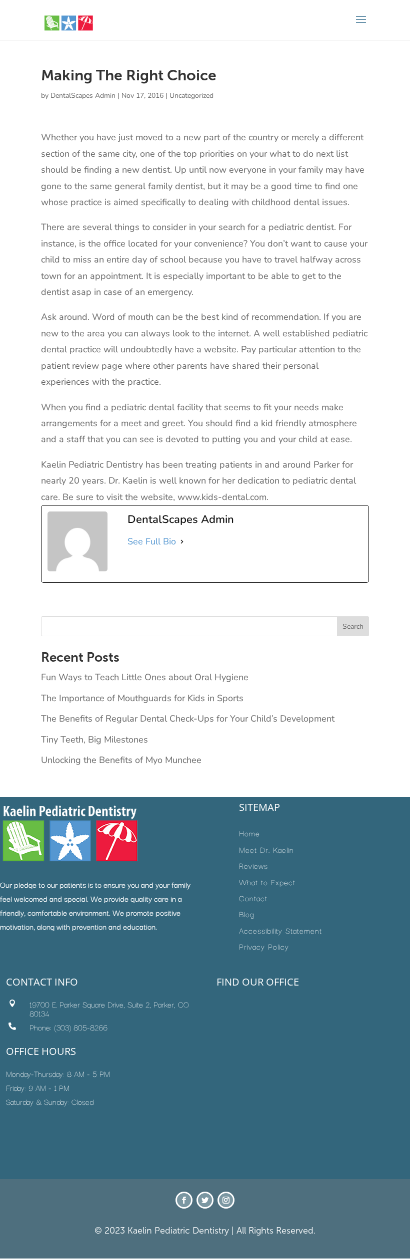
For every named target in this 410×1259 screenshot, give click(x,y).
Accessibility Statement (280, 930)
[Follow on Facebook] (184, 1200)
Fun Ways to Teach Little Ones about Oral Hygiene (144, 677)
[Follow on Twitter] (205, 1200)
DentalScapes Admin (83, 95)
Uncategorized (192, 95)
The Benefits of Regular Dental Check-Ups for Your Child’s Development (187, 719)
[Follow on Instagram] (226, 1200)
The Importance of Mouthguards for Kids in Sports (142, 698)
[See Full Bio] (182, 541)
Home (249, 833)
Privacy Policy (264, 946)
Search (353, 626)
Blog (246, 914)
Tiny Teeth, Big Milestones (94, 740)
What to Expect (267, 882)
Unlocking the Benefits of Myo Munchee (121, 760)
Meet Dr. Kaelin (266, 849)
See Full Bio (152, 541)
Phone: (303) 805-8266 (69, 1027)
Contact (253, 898)
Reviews (253, 865)
